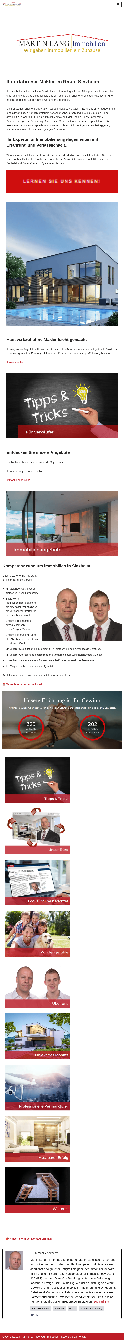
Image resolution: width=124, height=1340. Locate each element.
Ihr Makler (69, 1224)
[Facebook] (32, 1315)
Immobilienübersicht (18, 480)
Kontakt (82, 1336)
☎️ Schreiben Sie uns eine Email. (22, 684)
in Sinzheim (95, 1224)
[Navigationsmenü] (118, 4)
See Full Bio (101, 1301)
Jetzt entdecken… (16, 362)
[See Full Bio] (111, 1301)
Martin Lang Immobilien (36, 1224)
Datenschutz (68, 1336)
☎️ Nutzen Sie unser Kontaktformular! (29, 1238)
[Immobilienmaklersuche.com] (12, 4)
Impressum (53, 1336)
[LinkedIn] (37, 1315)
